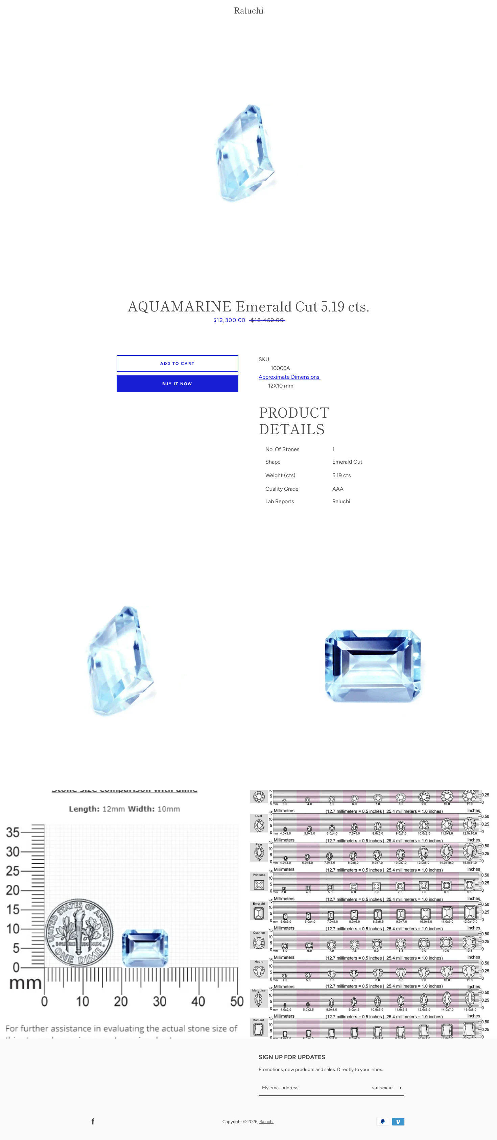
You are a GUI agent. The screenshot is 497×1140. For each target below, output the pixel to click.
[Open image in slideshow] (248, 157)
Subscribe (383, 1088)
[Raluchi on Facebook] (93, 1121)
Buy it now (177, 383)
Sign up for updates (292, 1057)
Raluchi (248, 10)
